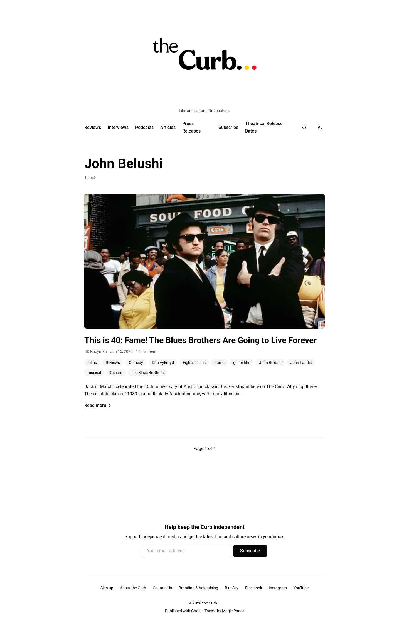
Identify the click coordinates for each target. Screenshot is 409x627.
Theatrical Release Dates (264, 127)
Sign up (106, 588)
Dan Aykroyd (163, 362)
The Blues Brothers (147, 372)
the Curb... (211, 603)
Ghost (196, 611)
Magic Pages (233, 611)
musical (94, 372)
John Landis (301, 362)
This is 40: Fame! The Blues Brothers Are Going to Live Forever (200, 340)
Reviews (92, 127)
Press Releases (191, 127)
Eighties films (194, 362)
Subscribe (228, 127)
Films (92, 362)
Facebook (253, 588)
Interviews (118, 127)
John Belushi (270, 362)
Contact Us (162, 588)
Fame (219, 362)
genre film (241, 362)
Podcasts (144, 127)
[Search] (304, 127)
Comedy (136, 362)
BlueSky (231, 588)
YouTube (301, 588)
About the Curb (133, 588)
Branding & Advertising (198, 588)
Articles (168, 127)
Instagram (278, 588)
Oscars (116, 372)
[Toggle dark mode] (320, 127)
